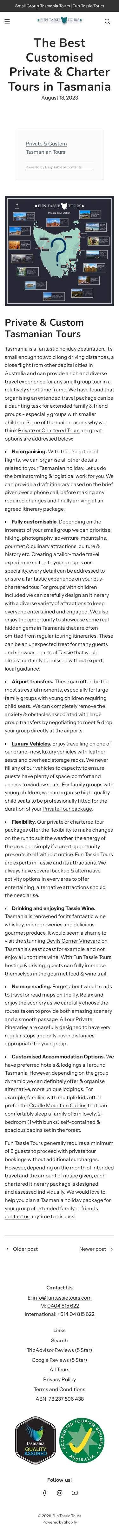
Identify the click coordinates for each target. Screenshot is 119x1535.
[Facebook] (45, 1493)
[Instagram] (60, 1493)
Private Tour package (67, 808)
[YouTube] (75, 1493)
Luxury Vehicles (31, 743)
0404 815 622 (63, 1305)
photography (37, 538)
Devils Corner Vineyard (73, 941)
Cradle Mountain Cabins (58, 1105)
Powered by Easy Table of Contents (54, 167)
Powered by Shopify (60, 1522)
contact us (17, 1216)
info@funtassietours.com (62, 1297)
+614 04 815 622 (76, 1314)
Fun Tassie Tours (92, 957)
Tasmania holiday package (72, 1200)
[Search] (107, 21)
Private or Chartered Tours (49, 430)
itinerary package (43, 509)
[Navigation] (7, 21)
